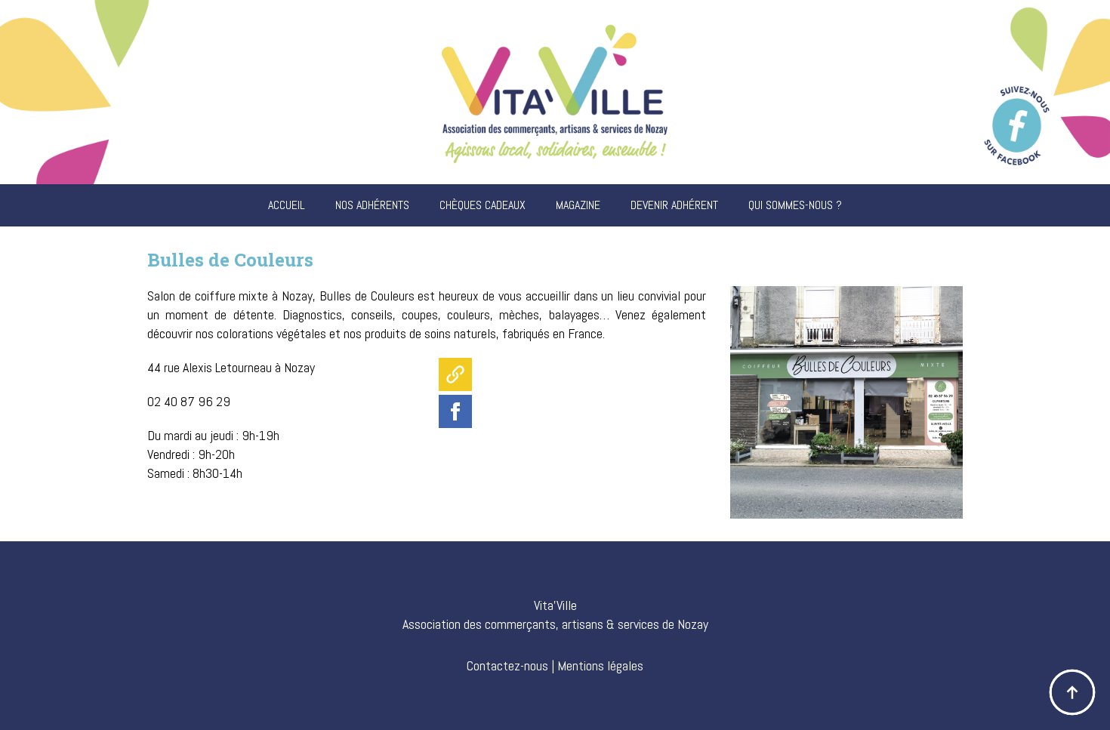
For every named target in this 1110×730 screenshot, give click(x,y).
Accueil (286, 205)
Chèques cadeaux (482, 205)
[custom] (455, 374)
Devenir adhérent (674, 205)
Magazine (578, 205)
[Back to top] (1072, 692)
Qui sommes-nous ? (795, 205)
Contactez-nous (507, 665)
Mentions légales (600, 665)
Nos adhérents (372, 205)
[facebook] (455, 411)
